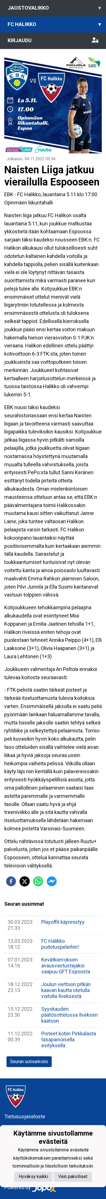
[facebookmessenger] (52, 881)
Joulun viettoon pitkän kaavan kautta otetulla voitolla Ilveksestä (66, 990)
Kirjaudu (20, 40)
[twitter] (25, 881)
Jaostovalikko (54, 8)
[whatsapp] (38, 881)
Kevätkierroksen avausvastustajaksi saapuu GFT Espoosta (65, 965)
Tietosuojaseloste (24, 1116)
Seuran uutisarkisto (29, 1061)
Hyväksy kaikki (33, 1176)
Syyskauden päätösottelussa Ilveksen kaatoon (69, 1014)
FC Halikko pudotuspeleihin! (60, 944)
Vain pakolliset (72, 1176)
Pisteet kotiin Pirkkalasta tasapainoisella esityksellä (68, 1039)
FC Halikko (54, 24)
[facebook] (11, 881)
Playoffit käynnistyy (63, 922)
